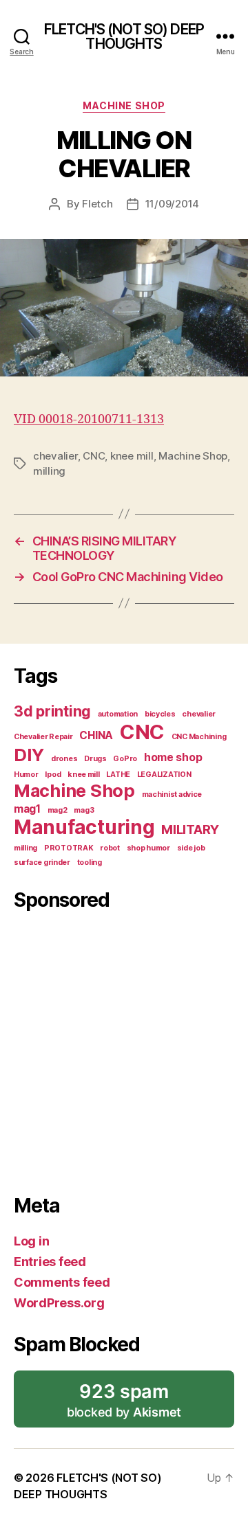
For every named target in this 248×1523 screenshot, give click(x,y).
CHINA (96, 735)
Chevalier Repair (43, 736)
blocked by (129, 1404)
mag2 (58, 810)
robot (110, 848)
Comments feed (62, 1282)
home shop (173, 757)
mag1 (27, 808)
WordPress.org (59, 1303)
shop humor (148, 848)
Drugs (95, 758)
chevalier (55, 455)
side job (191, 848)
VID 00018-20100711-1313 (89, 419)
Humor (26, 774)
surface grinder (42, 862)
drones (64, 758)
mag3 (84, 810)
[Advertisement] (124, 1049)
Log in (31, 1241)
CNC (94, 455)
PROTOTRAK (69, 848)
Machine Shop (124, 105)
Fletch (97, 203)
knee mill (132, 455)
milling (49, 470)
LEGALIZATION (164, 774)
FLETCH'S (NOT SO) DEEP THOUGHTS (124, 36)
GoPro (125, 758)
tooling (89, 862)
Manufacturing (84, 827)
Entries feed (50, 1261)
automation (118, 714)
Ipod (53, 774)
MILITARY (190, 829)
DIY (29, 754)
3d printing (52, 711)
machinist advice (172, 794)
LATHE (118, 774)
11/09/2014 (172, 203)
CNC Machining (199, 736)
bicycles (160, 714)
